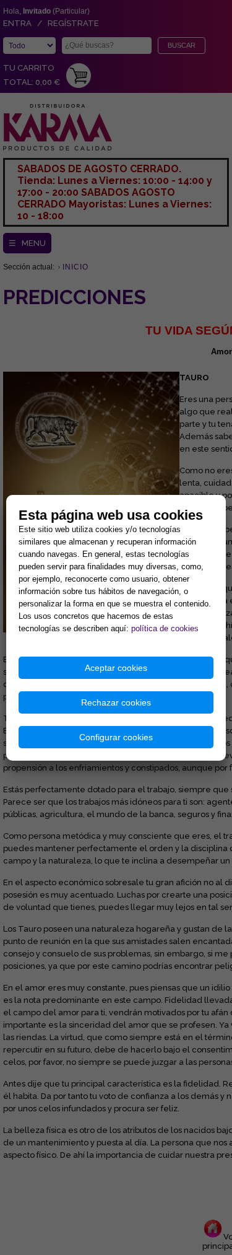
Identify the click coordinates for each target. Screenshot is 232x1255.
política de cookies (165, 628)
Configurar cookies (116, 737)
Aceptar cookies (116, 668)
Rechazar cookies (116, 702)
